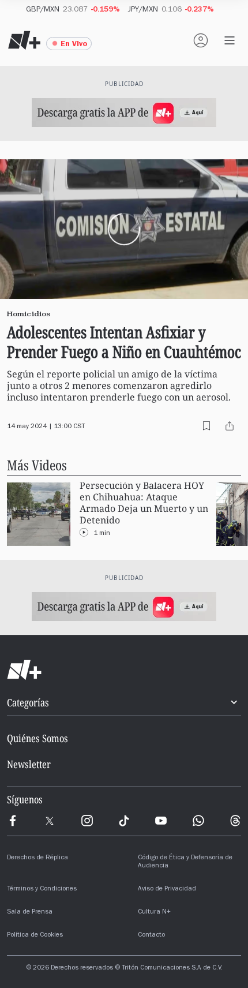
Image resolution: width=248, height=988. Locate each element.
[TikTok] (124, 820)
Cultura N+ (154, 912)
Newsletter (29, 764)
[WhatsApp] (198, 820)
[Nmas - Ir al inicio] (24, 40)
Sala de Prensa (29, 912)
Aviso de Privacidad (167, 889)
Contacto (151, 935)
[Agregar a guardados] (206, 425)
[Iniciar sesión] (200, 40)
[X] (49, 820)
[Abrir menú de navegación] (229, 40)
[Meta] (12, 820)
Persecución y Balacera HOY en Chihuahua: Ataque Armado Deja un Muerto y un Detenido (144, 502)
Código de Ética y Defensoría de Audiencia (185, 862)
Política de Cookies (35, 935)
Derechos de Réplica (37, 858)
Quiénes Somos (37, 738)
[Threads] (235, 820)
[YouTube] (161, 820)
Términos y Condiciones (42, 889)
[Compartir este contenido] (229, 425)
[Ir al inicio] (124, 670)
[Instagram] (87, 820)
